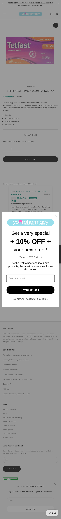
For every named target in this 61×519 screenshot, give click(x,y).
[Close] (55, 215)
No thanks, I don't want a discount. (30, 299)
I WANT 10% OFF (30, 290)
